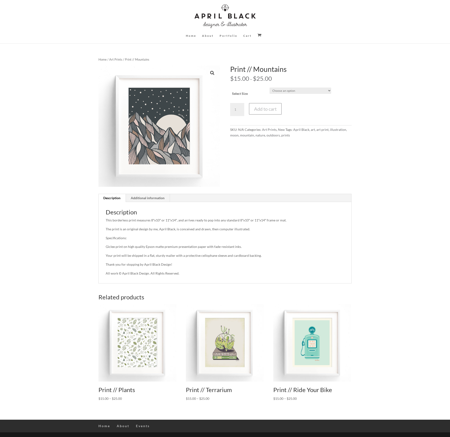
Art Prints (115, 59)
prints (285, 135)
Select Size (240, 93)
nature (260, 135)
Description (111, 198)
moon (234, 135)
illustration (338, 130)
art (313, 130)
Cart (247, 35)
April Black (301, 130)
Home (191, 35)
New (281, 130)
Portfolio (228, 35)
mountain (247, 135)
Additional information (148, 198)
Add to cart (265, 109)
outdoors (273, 135)
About (208, 35)
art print (322, 130)
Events (143, 426)
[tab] (112, 198)
